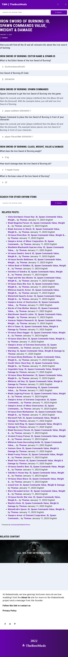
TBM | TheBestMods (14, 4)
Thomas (5, 38)
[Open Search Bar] (58, 4)
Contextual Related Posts (20, 525)
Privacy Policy (10, 610)
